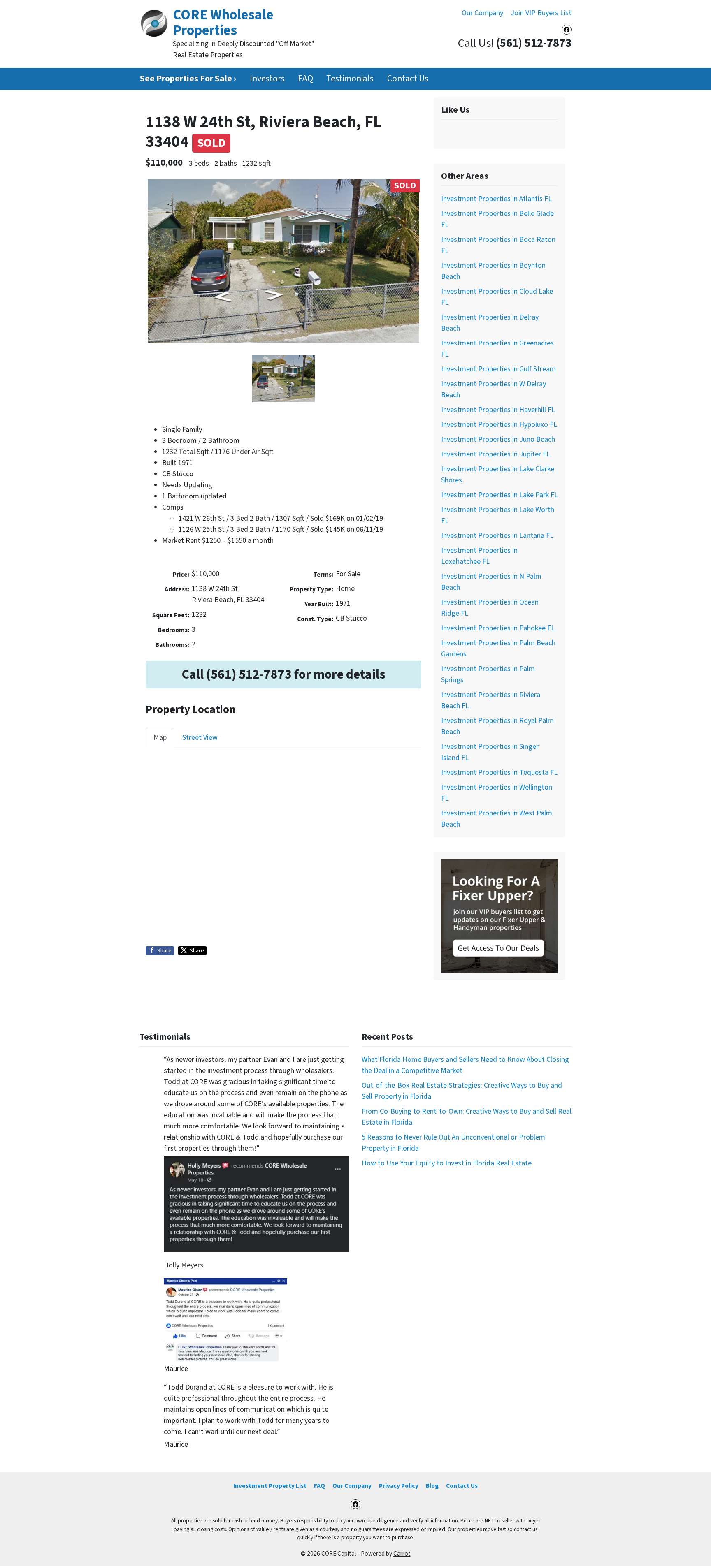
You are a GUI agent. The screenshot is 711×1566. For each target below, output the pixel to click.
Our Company (482, 13)
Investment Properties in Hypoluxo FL (499, 424)
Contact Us (407, 78)
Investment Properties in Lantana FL (497, 535)
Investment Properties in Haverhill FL (498, 410)
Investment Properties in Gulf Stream (498, 369)
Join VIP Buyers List (541, 13)
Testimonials (350, 78)
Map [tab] (160, 737)
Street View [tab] (200, 737)
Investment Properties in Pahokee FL (498, 628)
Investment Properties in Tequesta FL (499, 772)
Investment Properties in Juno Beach (498, 439)
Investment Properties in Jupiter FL (495, 454)
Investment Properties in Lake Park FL (499, 495)
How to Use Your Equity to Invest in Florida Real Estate (447, 1163)
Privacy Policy (398, 1485)
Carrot (402, 1553)
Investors (267, 78)
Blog (432, 1485)
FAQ (305, 78)
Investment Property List (270, 1485)
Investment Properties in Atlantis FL (496, 199)
